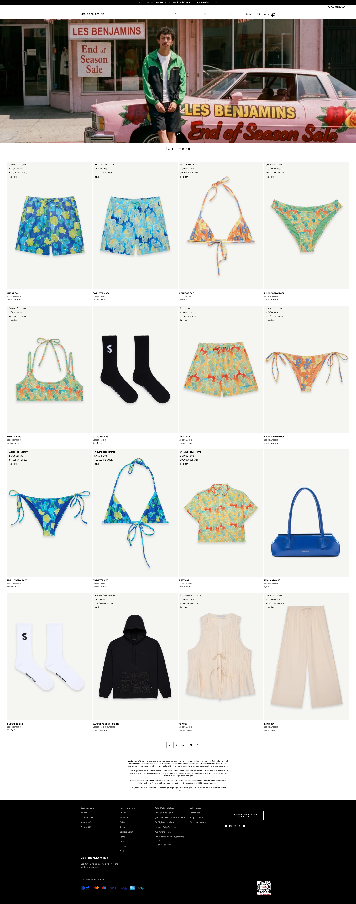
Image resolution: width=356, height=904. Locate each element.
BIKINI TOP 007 (186, 293)
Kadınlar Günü (87, 817)
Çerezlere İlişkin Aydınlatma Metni (170, 817)
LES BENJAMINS (96, 879)
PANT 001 (269, 724)
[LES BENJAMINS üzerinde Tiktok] (235, 826)
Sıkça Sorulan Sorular (164, 812)
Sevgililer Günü (87, 808)
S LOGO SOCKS (100, 437)
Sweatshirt (125, 817)
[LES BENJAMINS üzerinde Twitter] (239, 826)
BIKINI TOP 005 (100, 580)
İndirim (84, 812)
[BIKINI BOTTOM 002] (306, 225)
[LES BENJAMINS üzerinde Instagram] (231, 826)
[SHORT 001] (49, 225)
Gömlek (123, 846)
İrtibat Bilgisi (195, 808)
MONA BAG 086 (272, 580)
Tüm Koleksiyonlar (128, 808)
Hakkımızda (195, 812)
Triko (122, 841)
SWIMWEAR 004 (101, 293)
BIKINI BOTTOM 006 (17, 580)
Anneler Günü (87, 822)
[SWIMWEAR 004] (135, 225)
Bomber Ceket (126, 832)
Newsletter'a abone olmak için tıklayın (244, 815)
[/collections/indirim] (178, 81)
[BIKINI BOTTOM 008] (306, 369)
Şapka (122, 851)
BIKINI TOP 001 (14, 437)
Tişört (122, 837)
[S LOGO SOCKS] (135, 369)
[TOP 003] (221, 656)
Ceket (122, 822)
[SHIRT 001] (221, 513)
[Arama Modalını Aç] (259, 14)
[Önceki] (140, 2)
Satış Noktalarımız (198, 822)
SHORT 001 (12, 293)
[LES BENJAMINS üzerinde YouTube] (244, 826)
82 (190, 745)
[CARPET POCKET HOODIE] (135, 656)
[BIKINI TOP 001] (49, 369)
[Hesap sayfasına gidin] (264, 14)
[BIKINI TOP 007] (221, 225)
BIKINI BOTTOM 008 (274, 437)
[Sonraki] (216, 2)
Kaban (122, 827)
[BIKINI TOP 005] (135, 513)
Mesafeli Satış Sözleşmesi (166, 827)
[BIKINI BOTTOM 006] (49, 513)
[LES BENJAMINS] (92, 14)
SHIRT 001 (184, 580)
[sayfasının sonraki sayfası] (197, 745)
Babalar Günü (87, 827)
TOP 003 (183, 724)
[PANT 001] (306, 656)
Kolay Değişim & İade (164, 808)
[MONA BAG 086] (306, 513)
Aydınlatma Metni (163, 832)
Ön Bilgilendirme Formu (165, 822)
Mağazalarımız (196, 817)
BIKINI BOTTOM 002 (274, 293)
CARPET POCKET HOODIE (106, 724)
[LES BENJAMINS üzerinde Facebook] (226, 826)
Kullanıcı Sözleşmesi (164, 844)
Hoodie (123, 812)
